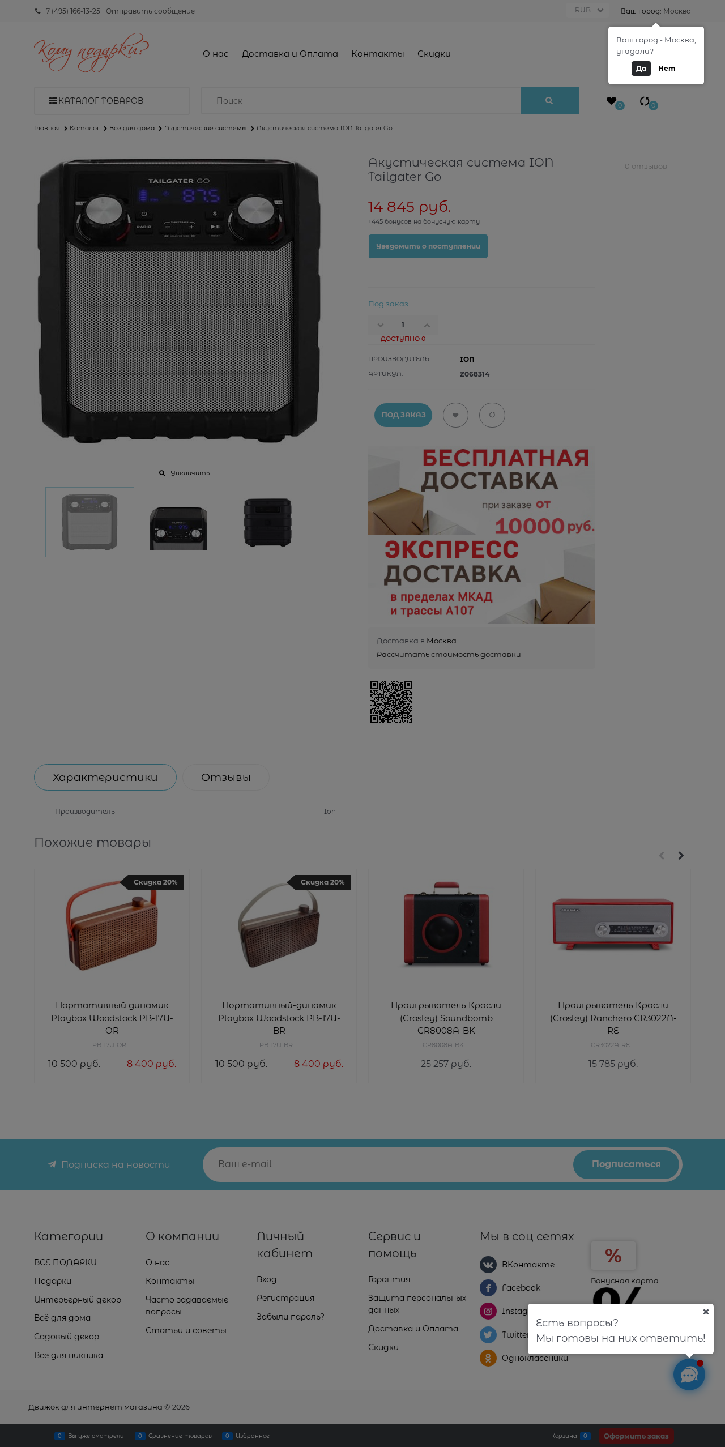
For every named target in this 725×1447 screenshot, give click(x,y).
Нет (667, 68)
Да (641, 68)
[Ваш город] (705, 1311)
